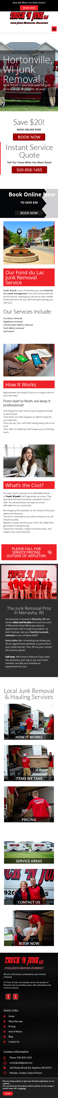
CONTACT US (29, 902)
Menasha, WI (38, 619)
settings (22, 1088)
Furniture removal (12, 318)
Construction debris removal (18, 324)
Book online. (11, 640)
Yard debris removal (13, 328)
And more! (8, 331)
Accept (7, 1093)
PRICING (29, 819)
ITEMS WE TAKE (29, 778)
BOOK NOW (29, 943)
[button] (54, 29)
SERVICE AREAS (29, 860)
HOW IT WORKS (29, 737)
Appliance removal (13, 321)
